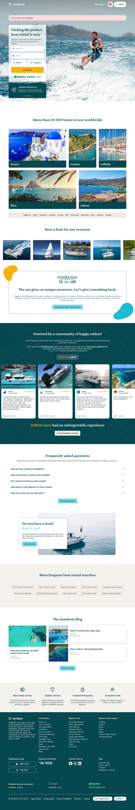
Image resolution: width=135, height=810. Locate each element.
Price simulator (45, 732)
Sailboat (37, 62)
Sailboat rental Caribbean (111, 593)
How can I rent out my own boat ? (28, 492)
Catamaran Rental (76, 732)
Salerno (100, 215)
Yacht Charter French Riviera (23, 587)
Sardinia (43, 215)
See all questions (67, 501)
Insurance (43, 729)
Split (35, 215)
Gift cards (43, 737)
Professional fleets (47, 734)
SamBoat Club (44, 739)
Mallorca (27, 215)
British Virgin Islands (107, 734)
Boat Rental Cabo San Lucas (47, 593)
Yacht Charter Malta (89, 587)
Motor (19, 62)
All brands (73, 746)
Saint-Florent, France (47, 416)
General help (104, 763)
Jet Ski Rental (75, 734)
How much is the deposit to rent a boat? (31, 486)
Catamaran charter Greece (112, 587)
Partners (77, 799)
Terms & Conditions (64, 799)
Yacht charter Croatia (47, 587)
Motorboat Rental (76, 722)
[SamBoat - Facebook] (70, 763)
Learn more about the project (67, 307)
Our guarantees (45, 727)
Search (28, 69)
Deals (71, 744)
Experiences (44, 749)
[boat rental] (16, 4)
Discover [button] (99, 4)
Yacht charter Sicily (89, 593)
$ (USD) (119, 798)
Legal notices (36, 799)
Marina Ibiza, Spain (9, 416)
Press (41, 744)
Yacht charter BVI (69, 593)
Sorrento (75, 215)
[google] (53, 784)
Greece (102, 724)
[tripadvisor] (95, 784)
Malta (101, 732)
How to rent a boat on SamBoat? (28, 468)
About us (42, 722)
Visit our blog (67, 668)
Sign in (121, 4)
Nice (93, 215)
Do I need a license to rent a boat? (28, 480)
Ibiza (101, 729)
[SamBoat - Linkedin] (80, 763)
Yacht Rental (74, 727)
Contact (102, 767)
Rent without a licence (78, 739)
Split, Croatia (118, 416)
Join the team (44, 724)
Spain (101, 727)
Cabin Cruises (74, 741)
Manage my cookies (107, 770)
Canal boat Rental (76, 737)
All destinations (105, 737)
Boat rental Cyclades (68, 587)
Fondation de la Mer (47, 746)
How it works (104, 765)
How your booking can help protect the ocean (24, 652)
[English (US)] (110, 4)
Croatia (102, 722)
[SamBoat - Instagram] (75, 763)
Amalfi (108, 215)
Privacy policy (49, 799)
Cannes (52, 215)
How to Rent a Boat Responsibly (86, 648)
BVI (67, 215)
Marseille (85, 215)
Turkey (60, 215)
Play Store (24, 770)
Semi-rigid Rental (76, 724)
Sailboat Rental (75, 729)
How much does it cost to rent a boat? (30, 474)
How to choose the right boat (85, 630)
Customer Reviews (46, 741)
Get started (29, 544)
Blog (40, 751)
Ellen (15, 656)
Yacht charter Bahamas (22, 593)
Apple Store (24, 764)
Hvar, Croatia (81, 416)
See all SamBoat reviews (67, 433)
